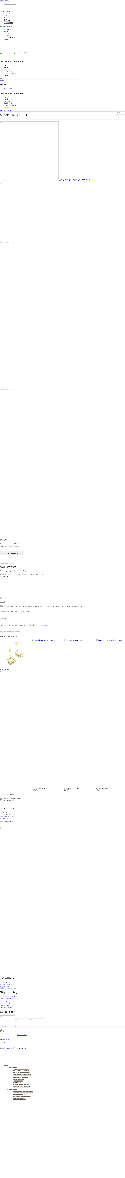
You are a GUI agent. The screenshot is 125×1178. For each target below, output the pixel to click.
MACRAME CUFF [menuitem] (18, 1079)
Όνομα (2, 598)
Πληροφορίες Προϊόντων (8, 996)
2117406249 (6, 818)
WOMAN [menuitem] (7, 1065)
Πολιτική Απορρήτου (7, 1002)
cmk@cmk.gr (8, 821)
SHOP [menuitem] (6, 1122)
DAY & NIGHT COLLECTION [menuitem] (22, 1075)
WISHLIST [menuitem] (7, 1124)
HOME (6, 15)
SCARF (28, 625)
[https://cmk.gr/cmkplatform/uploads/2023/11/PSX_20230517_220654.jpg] (29, 151)
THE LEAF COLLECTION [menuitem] (21, 1070)
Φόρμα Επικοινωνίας (7, 1007)
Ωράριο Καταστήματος (8, 988)
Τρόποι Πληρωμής (6, 984)
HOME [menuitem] (6, 1117)
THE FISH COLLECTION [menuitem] (21, 1084)
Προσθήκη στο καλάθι (12, 553)
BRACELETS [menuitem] (13, 1067)
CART (5, 17)
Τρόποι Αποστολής (6, 986)
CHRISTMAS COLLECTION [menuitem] (21, 1087)
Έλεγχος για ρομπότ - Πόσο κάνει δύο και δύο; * (16, 611)
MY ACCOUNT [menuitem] (9, 1127)
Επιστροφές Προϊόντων (8, 1004)
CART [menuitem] (6, 1120)
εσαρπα (39, 625)
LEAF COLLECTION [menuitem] (19, 1094)
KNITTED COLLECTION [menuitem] (20, 1077)
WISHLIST (7, 21)
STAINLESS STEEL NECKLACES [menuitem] (23, 1091)
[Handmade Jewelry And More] (6, 26)
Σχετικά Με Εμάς (5, 982)
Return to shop (22, 1035)
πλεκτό (45, 625)
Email (2, 602)
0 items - (12, 4)
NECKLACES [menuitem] (13, 1089)
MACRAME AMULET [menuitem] (19, 1099)
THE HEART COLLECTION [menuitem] (21, 1072)
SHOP (6, 19)
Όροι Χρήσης (4, 1005)
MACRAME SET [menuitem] (18, 1082)
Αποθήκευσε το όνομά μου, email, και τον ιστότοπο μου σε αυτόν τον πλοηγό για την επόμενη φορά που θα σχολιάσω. (42, 606)
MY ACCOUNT (8, 23)
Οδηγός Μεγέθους (6, 998)
